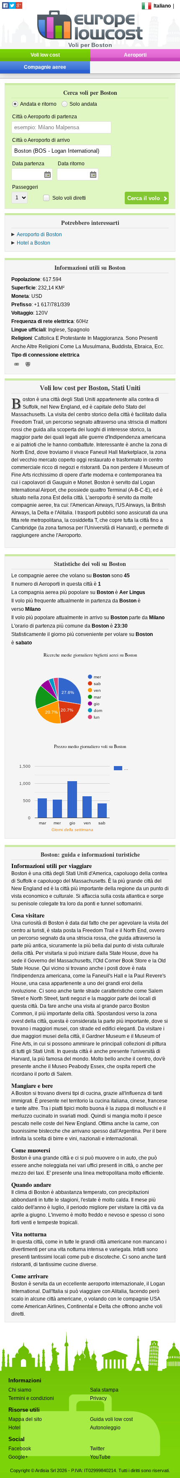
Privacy (98, 1398)
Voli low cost (45, 55)
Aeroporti (135, 55)
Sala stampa (104, 1390)
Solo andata (83, 104)
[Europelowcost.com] (90, 38)
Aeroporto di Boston (39, 234)
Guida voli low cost (111, 1419)
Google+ (18, 1457)
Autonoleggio (105, 1428)
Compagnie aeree (45, 67)
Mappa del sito (25, 1419)
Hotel (14, 1428)
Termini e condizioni (31, 1398)
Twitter (97, 1449)
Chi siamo (19, 1390)
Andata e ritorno (38, 104)
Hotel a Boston (33, 243)
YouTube (100, 1457)
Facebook (19, 1449)
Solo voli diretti (69, 198)
